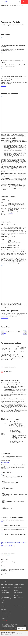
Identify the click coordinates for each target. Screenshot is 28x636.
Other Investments (12, 5)
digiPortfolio (20, 5)
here (7, 468)
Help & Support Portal (5, 611)
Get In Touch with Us (5, 616)
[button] (25, 632)
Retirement (4, 561)
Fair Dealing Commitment (7, 625)
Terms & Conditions (6, 624)
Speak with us (4, 318)
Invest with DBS (5, 462)
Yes (3, 555)
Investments (3, 5)
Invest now (3, 86)
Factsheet (10, 213)
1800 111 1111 (8, 614)
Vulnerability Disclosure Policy (8, 626)
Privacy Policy (14, 624)
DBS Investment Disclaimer (7, 545)
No (7, 555)
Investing (12, 561)
